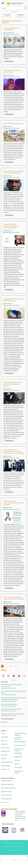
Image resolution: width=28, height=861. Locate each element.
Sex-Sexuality (18, 767)
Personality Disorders (20, 745)
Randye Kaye (8, 126)
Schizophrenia (18, 757)
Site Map (6, 843)
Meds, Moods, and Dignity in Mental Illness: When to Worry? (13, 598)
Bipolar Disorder (5, 751)
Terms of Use (7, 846)
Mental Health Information (8, 788)
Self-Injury (17, 764)
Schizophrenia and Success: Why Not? (11, 709)
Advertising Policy (14, 850)
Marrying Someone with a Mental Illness (12, 71)
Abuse (3, 733)
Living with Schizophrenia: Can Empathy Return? (13, 299)
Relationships (18, 753)
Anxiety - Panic (5, 748)
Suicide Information (6, 795)
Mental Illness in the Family (12, 34)
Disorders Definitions (7, 781)
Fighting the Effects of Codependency (11, 29)
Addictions (4, 740)
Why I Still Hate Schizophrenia (13, 123)
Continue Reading (9, 61)
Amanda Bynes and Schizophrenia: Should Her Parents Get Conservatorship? (13, 451)
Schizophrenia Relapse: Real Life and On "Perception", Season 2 (12, 384)
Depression (4, 755)
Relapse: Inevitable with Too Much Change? (13, 714)
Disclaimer (21, 846)
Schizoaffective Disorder (19, 772)
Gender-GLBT (5, 769)
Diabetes (3, 758)
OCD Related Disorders (18, 738)
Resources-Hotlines (6, 791)
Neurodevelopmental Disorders (20, 734)
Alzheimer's (4, 744)
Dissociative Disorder (7, 762)
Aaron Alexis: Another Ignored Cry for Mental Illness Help (13, 172)
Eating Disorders (5, 765)
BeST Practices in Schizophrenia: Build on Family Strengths (13, 503)
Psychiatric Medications (7, 784)
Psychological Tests (6, 799)
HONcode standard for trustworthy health (20, 814)
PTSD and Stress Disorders (19, 750)
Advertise (21, 843)
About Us (11, 843)
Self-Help (17, 760)
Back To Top (4, 722)
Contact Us (16, 843)
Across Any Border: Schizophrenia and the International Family (10, 226)
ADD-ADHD (4, 737)
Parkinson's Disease (20, 742)
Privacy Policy (14, 846)
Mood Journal (5, 802)
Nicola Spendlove (9, 33)
